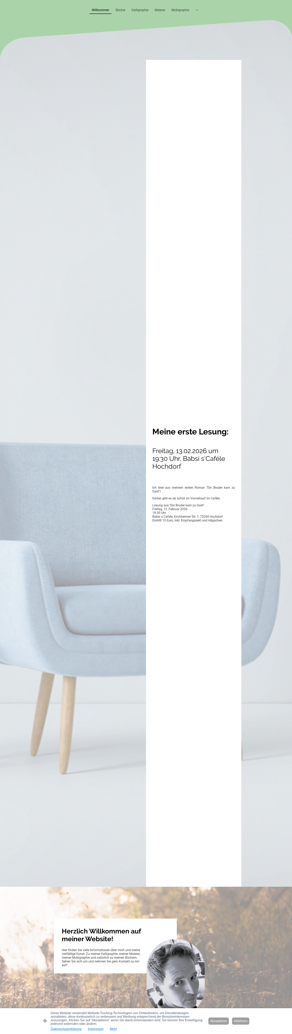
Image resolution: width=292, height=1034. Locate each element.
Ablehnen (241, 1021)
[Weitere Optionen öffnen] (197, 10)
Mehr (113, 1029)
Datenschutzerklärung (66, 1029)
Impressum (95, 1029)
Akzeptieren (218, 1021)
